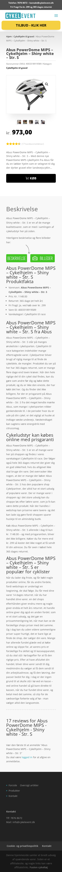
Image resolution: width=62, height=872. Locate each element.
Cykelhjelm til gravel (24, 36)
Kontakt (13, 796)
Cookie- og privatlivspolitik (22, 846)
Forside (13, 785)
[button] (47, 84)
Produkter (14, 790)
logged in (27, 757)
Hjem (9, 36)
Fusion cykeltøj (39, 867)
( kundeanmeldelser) (33, 143)
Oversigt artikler (29, 785)
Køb (33, 178)
